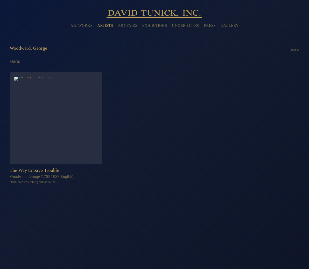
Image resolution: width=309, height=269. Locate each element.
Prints (15, 61)
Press (210, 25)
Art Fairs (127, 25)
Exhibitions (154, 25)
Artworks (81, 25)
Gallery (229, 25)
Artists (105, 25)
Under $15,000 (185, 25)
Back (295, 50)
